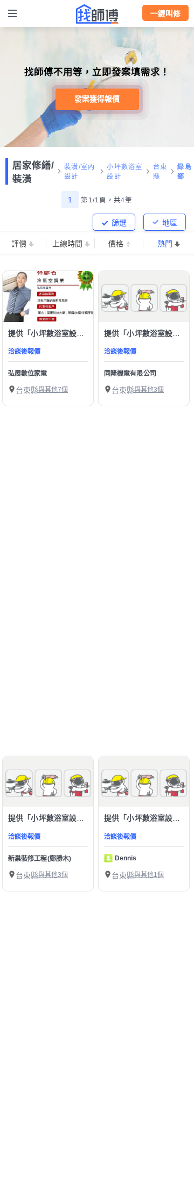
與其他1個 (149, 875)
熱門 (164, 243)
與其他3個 (149, 389)
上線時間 (67, 243)
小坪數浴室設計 (124, 171)
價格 (115, 243)
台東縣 (160, 171)
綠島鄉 (184, 171)
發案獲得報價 (97, 98)
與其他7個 (53, 389)
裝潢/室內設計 (79, 171)
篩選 (119, 222)
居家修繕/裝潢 (33, 172)
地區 (169, 222)
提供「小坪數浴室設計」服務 (57, 333)
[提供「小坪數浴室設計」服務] (48, 296)
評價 (18, 243)
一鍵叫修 (165, 13)
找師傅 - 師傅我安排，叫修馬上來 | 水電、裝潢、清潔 (97, 14)
